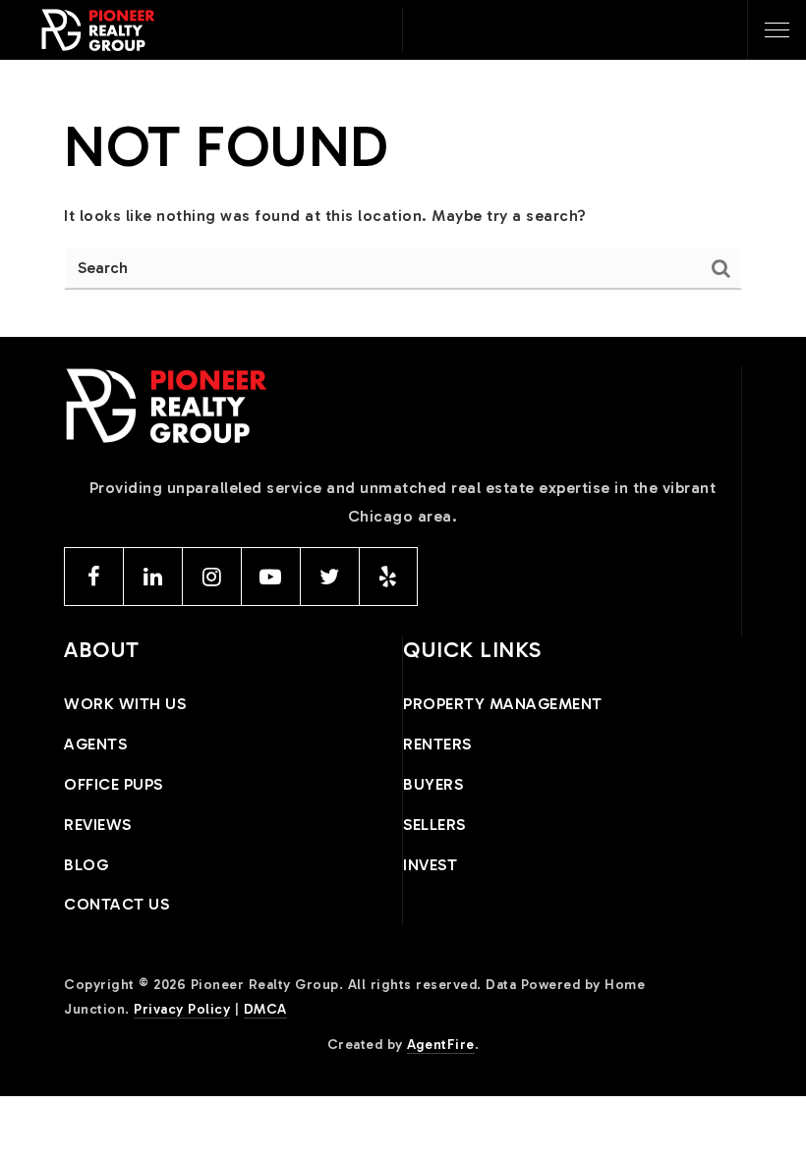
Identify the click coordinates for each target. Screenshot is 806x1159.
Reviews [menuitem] (98, 824)
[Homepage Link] (98, 28)
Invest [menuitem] (430, 864)
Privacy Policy (182, 1009)
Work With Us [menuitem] (125, 703)
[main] (403, 198)
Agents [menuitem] (95, 744)
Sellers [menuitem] (434, 824)
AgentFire (441, 1044)
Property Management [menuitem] (503, 703)
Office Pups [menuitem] (113, 784)
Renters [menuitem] (437, 744)
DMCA (265, 1009)
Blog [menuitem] (86, 864)
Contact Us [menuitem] (116, 904)
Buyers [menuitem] (433, 784)
